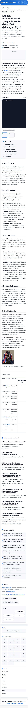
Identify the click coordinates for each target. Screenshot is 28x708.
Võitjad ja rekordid (10, 149)
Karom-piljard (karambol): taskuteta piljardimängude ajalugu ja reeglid (13, 540)
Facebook (8, 615)
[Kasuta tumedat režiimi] (25, 2)
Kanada (6, 70)
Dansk (4, 678)
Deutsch (4, 684)
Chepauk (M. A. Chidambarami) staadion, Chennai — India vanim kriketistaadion (12, 570)
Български (5, 671)
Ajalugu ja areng (9, 144)
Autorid (8, 703)
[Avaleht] (19, 2)
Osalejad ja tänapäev (10, 154)
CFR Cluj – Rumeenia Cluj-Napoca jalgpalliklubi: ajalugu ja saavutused (13, 557)
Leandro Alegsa (11, 42)
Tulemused (8, 156)
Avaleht (3, 8)
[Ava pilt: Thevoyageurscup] (14, 113)
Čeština (4, 674)
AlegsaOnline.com (7, 587)
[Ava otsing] (22, 2)
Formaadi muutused (10, 147)
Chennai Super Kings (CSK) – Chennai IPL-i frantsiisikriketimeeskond (13, 563)
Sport (8, 8)
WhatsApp (20, 611)
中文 (3, 681)
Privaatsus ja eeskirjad (17, 703)
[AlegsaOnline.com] (8, 2)
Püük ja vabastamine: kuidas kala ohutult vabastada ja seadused (14, 552)
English (4, 693)
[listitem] (5, 135)
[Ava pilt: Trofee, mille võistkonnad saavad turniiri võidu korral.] (8, 357)
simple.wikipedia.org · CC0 (9, 130)
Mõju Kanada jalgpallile (11, 151)
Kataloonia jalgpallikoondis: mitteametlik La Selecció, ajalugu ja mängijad (14, 546)
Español (4, 687)
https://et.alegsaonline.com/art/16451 (14, 594)
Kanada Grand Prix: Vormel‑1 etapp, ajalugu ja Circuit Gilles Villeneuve (13, 534)
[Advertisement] (14, 55)
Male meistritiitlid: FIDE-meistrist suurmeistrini (12, 576)
